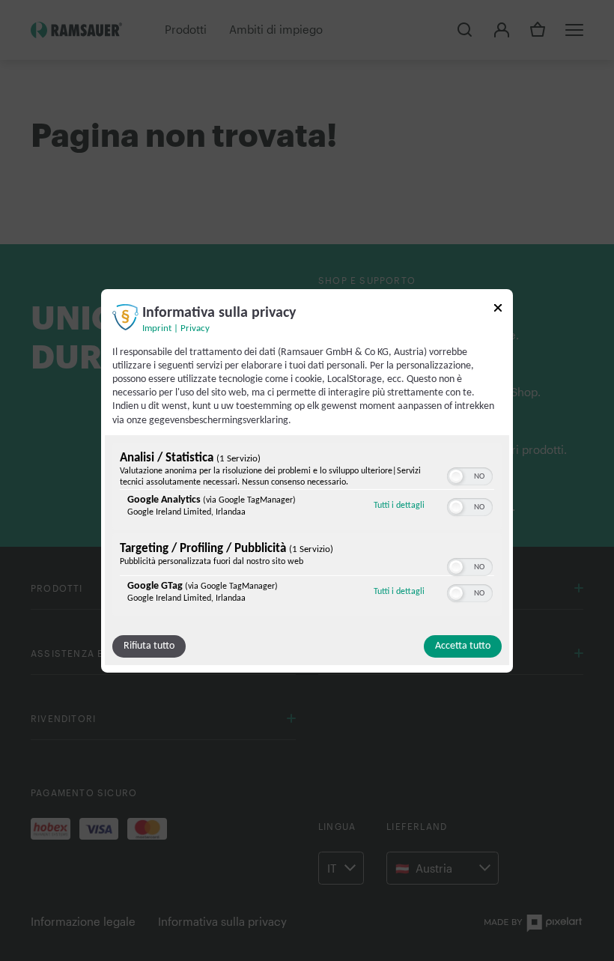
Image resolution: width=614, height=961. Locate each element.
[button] (456, 476)
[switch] (470, 475)
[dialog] (307, 480)
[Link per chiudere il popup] (498, 309)
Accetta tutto (462, 646)
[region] (307, 531)
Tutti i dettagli (399, 505)
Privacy (195, 328)
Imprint (156, 328)
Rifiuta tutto (149, 646)
